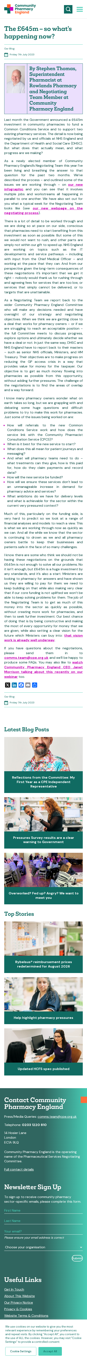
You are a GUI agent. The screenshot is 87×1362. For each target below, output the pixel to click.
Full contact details (19, 1169)
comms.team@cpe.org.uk (26, 657)
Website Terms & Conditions (26, 1316)
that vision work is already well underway (43, 637)
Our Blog (9, 48)
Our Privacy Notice (18, 1303)
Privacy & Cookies (18, 1309)
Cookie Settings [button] (20, 1351)
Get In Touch (14, 1289)
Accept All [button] (50, 1351)
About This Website (19, 1296)
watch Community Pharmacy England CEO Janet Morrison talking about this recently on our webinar (43, 669)
